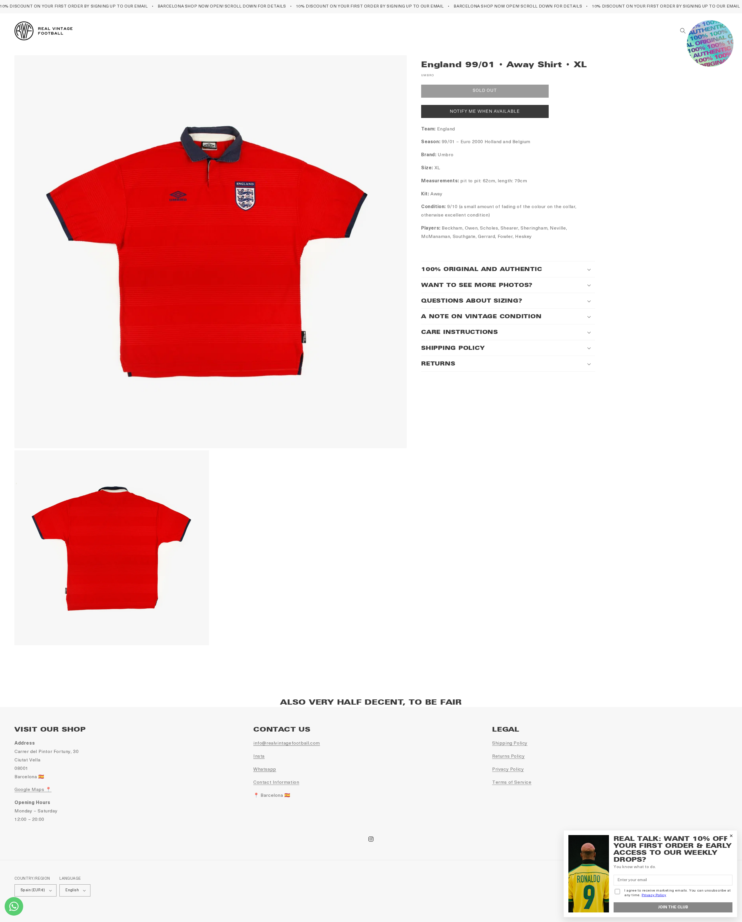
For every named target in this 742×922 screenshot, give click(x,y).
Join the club (673, 907)
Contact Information (276, 782)
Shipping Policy (510, 743)
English (72, 890)
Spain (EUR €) (33, 890)
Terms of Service (512, 782)
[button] (682, 30)
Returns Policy (508, 756)
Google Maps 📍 (33, 790)
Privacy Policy (508, 769)
